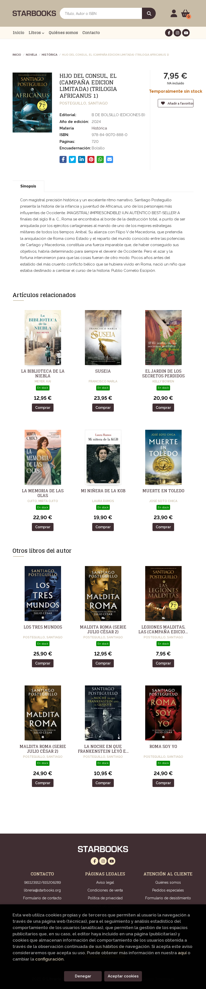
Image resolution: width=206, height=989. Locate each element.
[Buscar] (149, 13)
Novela (31, 54)
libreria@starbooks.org (42, 890)
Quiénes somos (168, 882)
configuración (49, 959)
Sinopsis (28, 186)
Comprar (42, 408)
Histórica (49, 54)
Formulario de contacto (42, 898)
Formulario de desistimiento (168, 898)
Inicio (17, 54)
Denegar (83, 976)
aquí (182, 952)
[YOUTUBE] (186, 33)
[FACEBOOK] (169, 33)
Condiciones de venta (105, 890)
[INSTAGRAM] (177, 33)
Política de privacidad (105, 898)
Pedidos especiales (168, 890)
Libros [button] (35, 32)
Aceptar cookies (123, 976)
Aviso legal (105, 882)
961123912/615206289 (42, 882)
